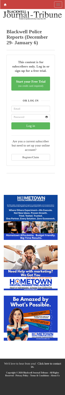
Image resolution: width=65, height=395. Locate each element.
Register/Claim (30, 157)
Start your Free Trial (31, 83)
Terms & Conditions (39, 375)
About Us (55, 375)
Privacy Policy (22, 375)
